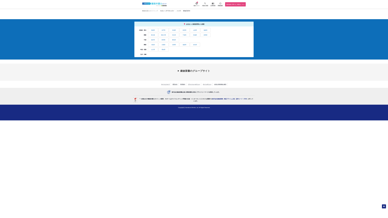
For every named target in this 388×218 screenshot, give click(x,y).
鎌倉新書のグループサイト (195, 71)
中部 (145, 40)
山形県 (195, 30)
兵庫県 (174, 44)
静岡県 (163, 40)
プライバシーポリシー (194, 84)
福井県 (153, 40)
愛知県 (174, 40)
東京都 (153, 35)
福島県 (205, 30)
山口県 (153, 49)
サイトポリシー (207, 84)
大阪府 (153, 44)
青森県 (153, 30)
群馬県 (205, 35)
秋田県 (184, 30)
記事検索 (213, 5)
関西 (145, 45)
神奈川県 (163, 35)
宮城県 (174, 30)
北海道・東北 (142, 30)
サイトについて (165, 84)
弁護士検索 (205, 5)
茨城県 (195, 35)
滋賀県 (184, 44)
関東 (145, 35)
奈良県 (195, 44)
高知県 (163, 49)
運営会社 (175, 84)
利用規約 (182, 84)
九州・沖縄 (143, 54)
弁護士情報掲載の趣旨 (220, 84)
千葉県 (184, 35)
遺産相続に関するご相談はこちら (235, 4)
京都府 (163, 44)
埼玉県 (174, 35)
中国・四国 (143, 49)
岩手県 (163, 30)
